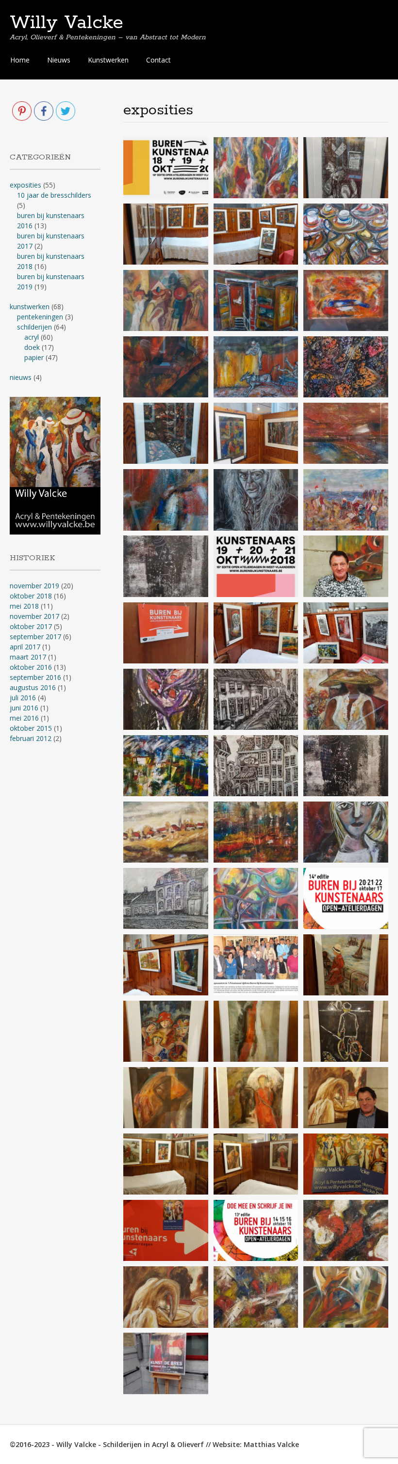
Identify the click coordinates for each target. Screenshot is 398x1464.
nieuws (21, 377)
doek (32, 347)
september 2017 (35, 636)
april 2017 (25, 646)
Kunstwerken (108, 59)
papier (34, 357)
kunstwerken (30, 306)
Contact (158, 59)
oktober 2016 (31, 667)
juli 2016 (23, 697)
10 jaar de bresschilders (54, 195)
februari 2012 (30, 738)
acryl (31, 337)
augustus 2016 (33, 687)
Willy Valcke (66, 23)
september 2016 (35, 677)
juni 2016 (24, 707)
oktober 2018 (31, 595)
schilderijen (34, 326)
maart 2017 (28, 656)
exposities (25, 184)
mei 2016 (24, 718)
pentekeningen (40, 316)
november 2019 (34, 585)
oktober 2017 (31, 626)
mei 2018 (24, 606)
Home (20, 59)
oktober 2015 (31, 728)
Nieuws (58, 59)
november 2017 (34, 616)
